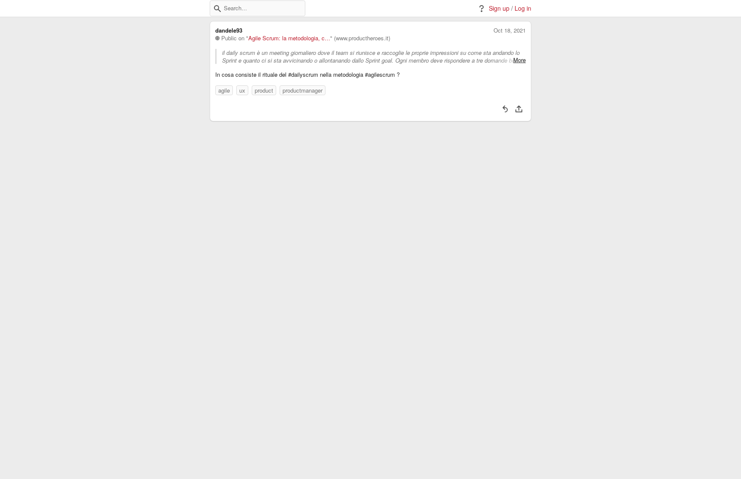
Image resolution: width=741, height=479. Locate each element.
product (264, 90)
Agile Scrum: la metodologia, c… (289, 38)
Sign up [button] (499, 8)
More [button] (519, 60)
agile (224, 90)
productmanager (302, 90)
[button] (217, 8)
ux (242, 90)
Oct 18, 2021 (510, 30)
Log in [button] (523, 8)
